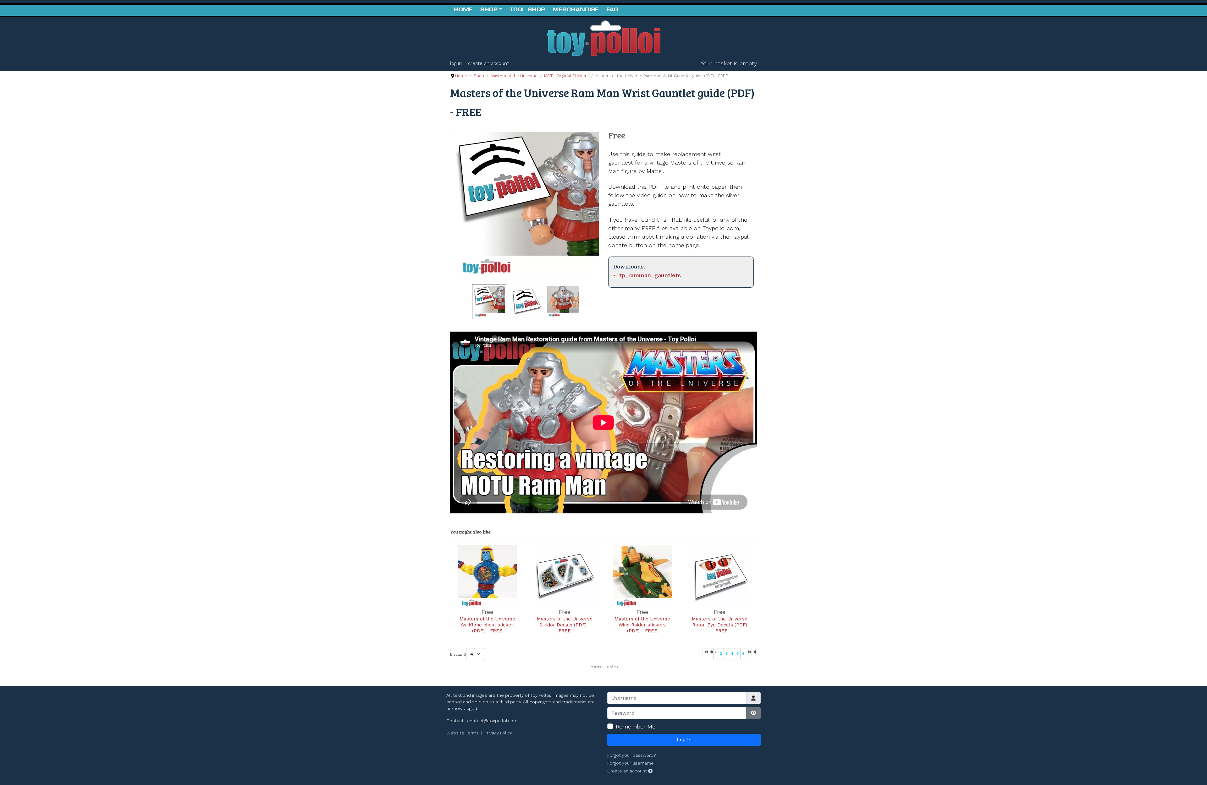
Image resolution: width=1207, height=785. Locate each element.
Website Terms (462, 732)
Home (463, 10)
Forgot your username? (631, 763)
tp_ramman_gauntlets (650, 275)
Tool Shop (527, 10)
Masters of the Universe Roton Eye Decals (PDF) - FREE (719, 625)
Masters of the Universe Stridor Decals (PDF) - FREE (564, 625)
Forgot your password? (631, 755)
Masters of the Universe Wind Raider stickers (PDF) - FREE (642, 625)
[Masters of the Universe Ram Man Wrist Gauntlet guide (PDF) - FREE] (526, 204)
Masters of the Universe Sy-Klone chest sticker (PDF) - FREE (487, 625)
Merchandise (576, 10)
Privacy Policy (498, 732)
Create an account (488, 63)
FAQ (612, 10)
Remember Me (635, 726)
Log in (456, 63)
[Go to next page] (749, 652)
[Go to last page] (754, 652)
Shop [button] (489, 10)
